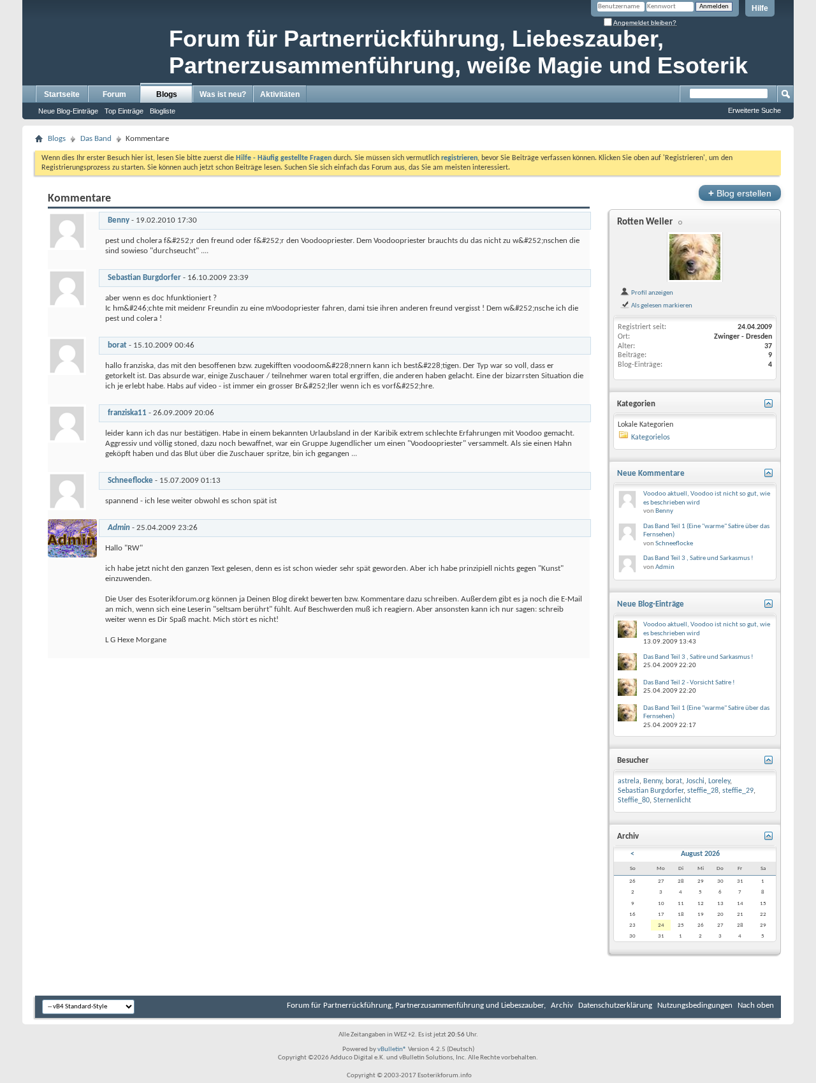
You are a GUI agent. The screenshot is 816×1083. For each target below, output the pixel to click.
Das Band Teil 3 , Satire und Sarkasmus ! (698, 558)
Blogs (166, 94)
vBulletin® (392, 1049)
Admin (664, 567)
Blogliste (162, 111)
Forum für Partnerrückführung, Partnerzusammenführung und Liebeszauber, (416, 1005)
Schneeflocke (130, 480)
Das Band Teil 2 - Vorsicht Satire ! (689, 682)
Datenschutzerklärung (615, 1005)
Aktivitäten (280, 94)
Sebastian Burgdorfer (144, 278)
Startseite (62, 94)
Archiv (562, 1005)
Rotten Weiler (645, 222)
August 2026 (700, 854)
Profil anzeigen (651, 293)
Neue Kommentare (651, 473)
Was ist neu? (223, 94)
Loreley (719, 781)
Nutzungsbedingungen (694, 1005)
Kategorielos (650, 437)
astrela (628, 781)
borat (117, 345)
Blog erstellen (739, 193)
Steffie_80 (634, 800)
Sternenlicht (672, 800)
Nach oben (756, 1005)
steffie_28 (702, 791)
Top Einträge (124, 111)
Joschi (695, 781)
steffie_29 (738, 791)
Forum (114, 94)
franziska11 (127, 413)
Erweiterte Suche (754, 110)
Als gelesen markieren (661, 305)
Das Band (96, 139)
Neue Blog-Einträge (68, 111)
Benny (118, 220)
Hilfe (760, 8)
